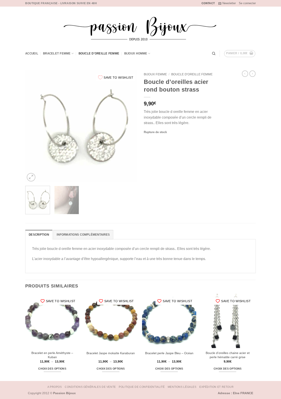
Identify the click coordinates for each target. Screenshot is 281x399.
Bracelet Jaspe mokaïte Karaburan (110, 353)
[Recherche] (213, 53)
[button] (227, 3)
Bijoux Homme (135, 53)
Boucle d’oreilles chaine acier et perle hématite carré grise (228, 355)
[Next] (129, 126)
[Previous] (33, 126)
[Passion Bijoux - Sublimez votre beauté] (140, 26)
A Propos (54, 386)
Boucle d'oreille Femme (192, 74)
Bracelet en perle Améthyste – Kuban (52, 355)
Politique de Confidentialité (142, 386)
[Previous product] (252, 73)
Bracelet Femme (57, 53)
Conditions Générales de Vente (90, 386)
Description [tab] (39, 234)
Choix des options (52, 368)
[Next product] (245, 73)
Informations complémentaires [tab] (83, 234)
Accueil (31, 53)
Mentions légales (182, 386)
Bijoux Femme (155, 74)
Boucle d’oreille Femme (99, 53)
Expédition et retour (216, 386)
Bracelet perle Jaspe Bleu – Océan (169, 353)
